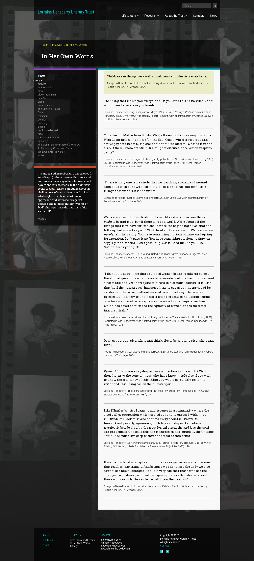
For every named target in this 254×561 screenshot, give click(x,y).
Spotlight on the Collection (115, 548)
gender (42, 119)
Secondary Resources (113, 545)
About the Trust (175, 15)
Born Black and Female (82, 540)
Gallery (74, 546)
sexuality (43, 141)
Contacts (198, 15)
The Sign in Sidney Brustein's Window (59, 144)
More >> (43, 219)
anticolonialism (46, 87)
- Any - (38, 80)
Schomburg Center (111, 539)
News (213, 15)
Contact (164, 545)
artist (40, 91)
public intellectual (48, 130)
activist (42, 83)
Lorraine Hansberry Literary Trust (66, 12)
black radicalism (47, 94)
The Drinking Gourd (49, 108)
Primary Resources (111, 542)
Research (150, 15)
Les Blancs (44, 98)
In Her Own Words (80, 543)
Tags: (41, 76)
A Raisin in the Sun (48, 137)
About (46, 535)
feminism (43, 116)
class (41, 101)
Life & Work (129, 15)
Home (45, 45)
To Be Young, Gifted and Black (55, 148)
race (40, 133)
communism (45, 105)
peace (41, 126)
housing (42, 123)
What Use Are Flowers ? (51, 151)
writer (41, 155)
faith (40, 112)
